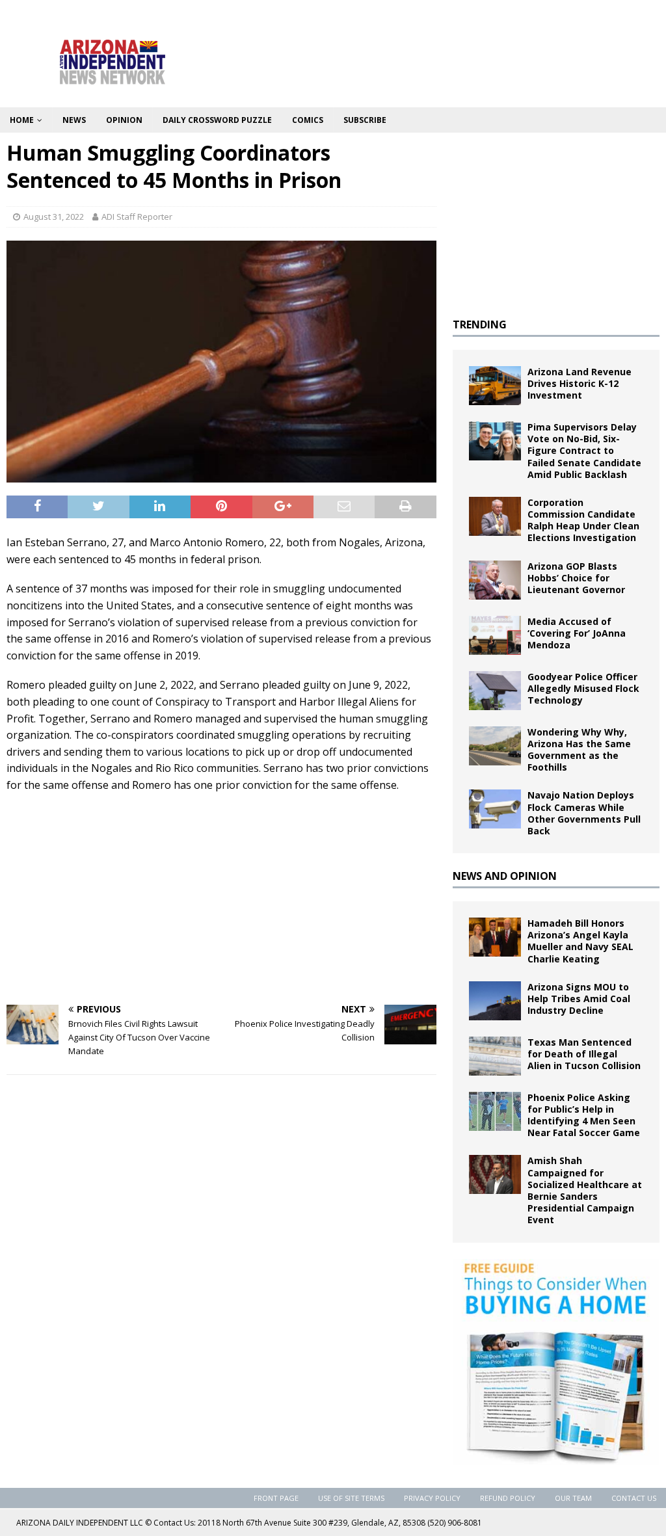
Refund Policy (507, 1498)
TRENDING (480, 324)
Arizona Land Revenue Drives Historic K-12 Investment (579, 383)
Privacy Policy (432, 1498)
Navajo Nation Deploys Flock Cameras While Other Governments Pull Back (584, 813)
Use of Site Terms (351, 1498)
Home (22, 120)
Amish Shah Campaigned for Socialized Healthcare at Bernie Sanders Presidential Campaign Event (584, 1190)
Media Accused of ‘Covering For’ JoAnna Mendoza (576, 633)
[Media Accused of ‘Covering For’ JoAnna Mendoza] (495, 635)
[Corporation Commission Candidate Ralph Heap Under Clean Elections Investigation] (495, 516)
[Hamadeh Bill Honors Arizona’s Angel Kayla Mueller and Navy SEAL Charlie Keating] (495, 937)
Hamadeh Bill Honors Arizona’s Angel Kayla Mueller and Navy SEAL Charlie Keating (580, 941)
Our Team (573, 1498)
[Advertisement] (221, 897)
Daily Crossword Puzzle (217, 120)
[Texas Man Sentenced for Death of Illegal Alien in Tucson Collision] (495, 1056)
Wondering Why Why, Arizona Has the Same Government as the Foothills (579, 750)
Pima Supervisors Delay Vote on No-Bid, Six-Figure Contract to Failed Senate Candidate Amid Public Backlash (584, 451)
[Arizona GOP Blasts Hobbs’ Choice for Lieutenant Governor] (495, 580)
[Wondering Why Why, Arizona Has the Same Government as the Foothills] (495, 745)
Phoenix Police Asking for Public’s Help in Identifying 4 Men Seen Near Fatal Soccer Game (583, 1115)
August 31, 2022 (53, 216)
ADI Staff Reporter (136, 216)
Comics (307, 120)
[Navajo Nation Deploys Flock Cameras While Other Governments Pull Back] (495, 808)
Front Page (276, 1498)
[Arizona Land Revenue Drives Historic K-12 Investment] (495, 385)
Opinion (124, 120)
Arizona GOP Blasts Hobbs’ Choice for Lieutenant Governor (576, 578)
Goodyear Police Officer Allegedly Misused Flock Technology (583, 688)
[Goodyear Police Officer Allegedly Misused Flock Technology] (495, 690)
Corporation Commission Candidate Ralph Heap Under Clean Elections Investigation (583, 520)
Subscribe (364, 120)
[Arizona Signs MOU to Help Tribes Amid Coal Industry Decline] (495, 1000)
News (74, 120)
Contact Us (633, 1498)
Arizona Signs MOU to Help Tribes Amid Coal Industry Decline (578, 998)
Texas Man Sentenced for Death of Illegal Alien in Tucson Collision (584, 1054)
